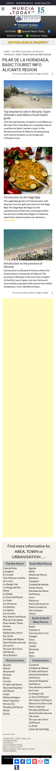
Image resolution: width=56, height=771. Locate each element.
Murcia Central (15, 660)
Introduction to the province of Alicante (23, 265)
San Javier (8, 636)
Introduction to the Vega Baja (22, 197)
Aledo (32, 571)
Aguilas (32, 568)
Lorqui (6, 694)
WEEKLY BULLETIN (42, 3)
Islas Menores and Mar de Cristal (14, 579)
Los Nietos (8, 610)
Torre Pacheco (10, 655)
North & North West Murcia (40, 619)
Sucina (6, 713)
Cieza (31, 639)
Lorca (31, 597)
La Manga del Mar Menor (12, 589)
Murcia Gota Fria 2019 (12, 747)
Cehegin (33, 636)
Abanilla (7, 665)
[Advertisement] (28, 417)
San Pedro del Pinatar (13, 639)
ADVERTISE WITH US (24, 3)
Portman (7, 629)
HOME (6, 51)
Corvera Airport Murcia (12, 745)
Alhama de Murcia (38, 574)
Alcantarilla (9, 671)
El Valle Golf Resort (12, 684)
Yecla (31, 655)
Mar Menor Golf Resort (14, 616)
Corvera (7, 681)
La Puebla (8, 594)
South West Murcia (40, 563)
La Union (7, 600)
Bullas (32, 626)
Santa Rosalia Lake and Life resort (14, 644)
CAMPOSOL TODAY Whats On (16, 739)
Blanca (6, 678)
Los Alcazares (10, 603)
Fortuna (33, 642)
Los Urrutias (9, 613)
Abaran (6, 668)
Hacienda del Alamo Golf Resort (38, 592)
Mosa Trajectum (11, 700)
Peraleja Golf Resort (13, 707)
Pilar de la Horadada (13, 620)
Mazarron (34, 600)
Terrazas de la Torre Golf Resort (12, 650)
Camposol (34, 581)
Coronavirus (8, 743)
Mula (31, 652)
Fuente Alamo (36, 587)
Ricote (6, 710)
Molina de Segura (11, 697)
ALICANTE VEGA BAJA (21, 51)
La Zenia (33, 725)
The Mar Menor (15, 563)
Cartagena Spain (10, 741)
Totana (32, 613)
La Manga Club (10, 584)
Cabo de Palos (10, 568)
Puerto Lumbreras (38, 607)
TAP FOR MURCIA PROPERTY (28, 42)
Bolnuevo (33, 578)
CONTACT (10, 3)
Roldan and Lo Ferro (13, 632)
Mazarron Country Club (40, 703)
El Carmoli (8, 574)
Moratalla (34, 649)
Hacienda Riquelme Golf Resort (12, 689)
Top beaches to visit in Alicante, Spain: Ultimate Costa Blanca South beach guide (27, 115)
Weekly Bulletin (9, 751)
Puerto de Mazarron (39, 603)
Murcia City (9, 703)
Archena (7, 674)
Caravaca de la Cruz (39, 633)
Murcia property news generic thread (18, 749)
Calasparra (34, 629)
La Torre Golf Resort (13, 597)
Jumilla (32, 646)
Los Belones (9, 607)
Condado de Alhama (38, 584)
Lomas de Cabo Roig (39, 729)
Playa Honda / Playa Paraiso (13, 625)
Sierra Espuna (36, 610)
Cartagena (8, 571)
